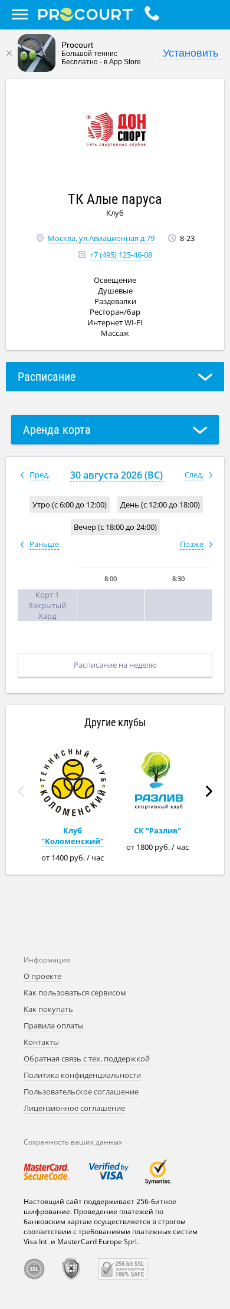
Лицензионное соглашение (74, 1108)
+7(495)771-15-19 (155, 14)
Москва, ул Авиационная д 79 (101, 238)
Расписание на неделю (115, 665)
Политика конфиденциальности (82, 1075)
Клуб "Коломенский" (72, 835)
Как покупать (48, 1009)
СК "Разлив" (157, 830)
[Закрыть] (8, 53)
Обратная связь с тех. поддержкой (87, 1058)
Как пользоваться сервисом (75, 992)
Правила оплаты (54, 1025)
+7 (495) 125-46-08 (121, 254)
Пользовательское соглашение (81, 1091)
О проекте (42, 976)
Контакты (41, 1042)
